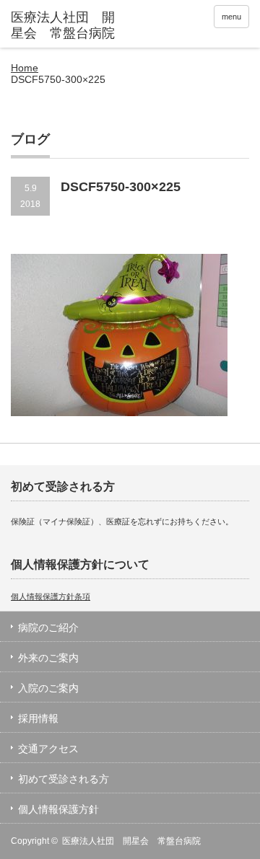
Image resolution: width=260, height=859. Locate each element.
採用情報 (38, 718)
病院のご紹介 (48, 627)
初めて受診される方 (63, 779)
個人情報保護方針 (58, 809)
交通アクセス (48, 748)
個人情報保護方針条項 (50, 596)
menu (231, 16)
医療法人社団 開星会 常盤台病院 (131, 841)
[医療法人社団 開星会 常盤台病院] (63, 25)
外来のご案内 (48, 658)
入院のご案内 (48, 688)
